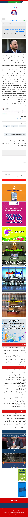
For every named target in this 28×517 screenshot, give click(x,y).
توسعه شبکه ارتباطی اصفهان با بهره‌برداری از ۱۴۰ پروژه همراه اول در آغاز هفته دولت (14, 425)
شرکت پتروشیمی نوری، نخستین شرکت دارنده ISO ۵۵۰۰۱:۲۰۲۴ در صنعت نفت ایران (14, 348)
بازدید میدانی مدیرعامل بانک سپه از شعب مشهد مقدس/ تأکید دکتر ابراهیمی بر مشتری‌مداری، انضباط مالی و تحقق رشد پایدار (14, 382)
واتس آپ (6, 126)
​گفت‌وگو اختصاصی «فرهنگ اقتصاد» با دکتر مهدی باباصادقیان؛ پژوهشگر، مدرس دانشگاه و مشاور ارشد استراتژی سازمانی (14, 360)
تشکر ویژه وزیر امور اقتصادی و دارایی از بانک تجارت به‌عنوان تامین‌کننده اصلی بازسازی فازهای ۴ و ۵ (14, 373)
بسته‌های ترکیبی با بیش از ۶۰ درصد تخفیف (17, 423)
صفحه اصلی (24, 505)
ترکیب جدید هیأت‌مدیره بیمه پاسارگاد (18, 406)
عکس (14, 451)
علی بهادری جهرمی (15, 118)
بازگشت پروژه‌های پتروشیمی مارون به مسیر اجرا (17, 377)
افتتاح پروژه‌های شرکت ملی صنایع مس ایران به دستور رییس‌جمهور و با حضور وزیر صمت (14, 396)
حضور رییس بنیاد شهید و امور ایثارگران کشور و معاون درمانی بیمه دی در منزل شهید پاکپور (14, 399)
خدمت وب (10, 514)
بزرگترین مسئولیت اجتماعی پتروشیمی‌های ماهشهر (16, 352)
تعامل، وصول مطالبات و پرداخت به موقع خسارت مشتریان (15, 391)
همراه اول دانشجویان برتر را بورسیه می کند (17, 413)
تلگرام (22, 126)
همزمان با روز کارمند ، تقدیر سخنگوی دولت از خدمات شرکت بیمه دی (14, 393)
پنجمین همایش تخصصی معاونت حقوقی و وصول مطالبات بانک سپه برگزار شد (14, 385)
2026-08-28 (11, 2)
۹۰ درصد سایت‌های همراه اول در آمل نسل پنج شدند (16, 418)
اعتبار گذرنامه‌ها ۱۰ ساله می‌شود (19, 427)
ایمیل (24, 162)
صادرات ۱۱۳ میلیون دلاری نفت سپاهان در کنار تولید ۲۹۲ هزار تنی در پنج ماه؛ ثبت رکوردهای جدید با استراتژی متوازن (14, 404)
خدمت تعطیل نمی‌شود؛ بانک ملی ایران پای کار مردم (16, 375)
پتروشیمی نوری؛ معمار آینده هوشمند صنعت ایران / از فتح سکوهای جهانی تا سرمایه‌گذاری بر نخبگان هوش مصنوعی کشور (14, 354)
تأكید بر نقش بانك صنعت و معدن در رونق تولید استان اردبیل (14, 350)
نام (25, 157)
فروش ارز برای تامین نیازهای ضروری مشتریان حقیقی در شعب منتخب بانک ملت (14, 370)
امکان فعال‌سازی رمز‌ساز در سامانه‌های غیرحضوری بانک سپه (15, 401)
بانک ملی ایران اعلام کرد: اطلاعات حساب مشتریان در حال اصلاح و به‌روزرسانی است (14, 388)
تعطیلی (19, 118)
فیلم (14, 432)
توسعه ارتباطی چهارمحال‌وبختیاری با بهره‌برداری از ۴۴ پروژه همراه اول (14, 416)
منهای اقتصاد (20, 411)
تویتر (14, 126)
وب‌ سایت (24, 168)
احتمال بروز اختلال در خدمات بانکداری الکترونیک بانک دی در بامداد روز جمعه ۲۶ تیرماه (14, 357)
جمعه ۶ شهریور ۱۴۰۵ (17, 2)
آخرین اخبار (21, 367)
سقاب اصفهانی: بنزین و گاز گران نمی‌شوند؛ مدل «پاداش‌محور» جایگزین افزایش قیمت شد (14, 363)
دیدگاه (24, 148)
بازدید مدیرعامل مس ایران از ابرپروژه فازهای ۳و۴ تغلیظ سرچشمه (14, 379)
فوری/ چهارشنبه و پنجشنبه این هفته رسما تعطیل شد (14, 30)
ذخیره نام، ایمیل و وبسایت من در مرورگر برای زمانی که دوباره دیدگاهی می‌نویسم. (14, 175)
